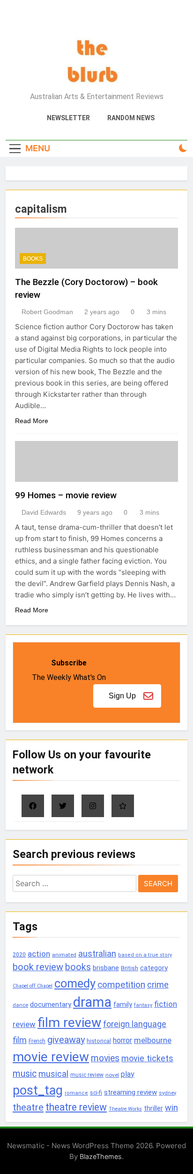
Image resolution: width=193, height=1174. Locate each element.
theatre (28, 1107)
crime (158, 984)
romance (76, 1093)
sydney (167, 1092)
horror (122, 1040)
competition (121, 984)
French (37, 1041)
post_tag (38, 1090)
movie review (51, 1057)
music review (87, 1075)
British (129, 968)
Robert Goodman (47, 312)
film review (69, 1022)
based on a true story (145, 955)
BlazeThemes (101, 1156)
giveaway (66, 1040)
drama (92, 1002)
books (78, 967)
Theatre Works (125, 1109)
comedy (75, 983)
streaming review (130, 1092)
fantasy (143, 1005)
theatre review (76, 1107)
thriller (153, 1108)
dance (20, 1005)
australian (97, 953)
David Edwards (44, 512)
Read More (31, 421)
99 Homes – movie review (66, 495)
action (39, 953)
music (25, 1073)
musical (53, 1074)
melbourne (152, 1040)
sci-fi (96, 1092)
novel (112, 1075)
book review (38, 967)
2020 (19, 954)
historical (99, 1040)
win (171, 1107)
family (122, 1005)
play (127, 1074)
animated (64, 954)
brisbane (106, 968)
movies (105, 1058)
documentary (50, 1004)
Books (33, 258)
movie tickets (147, 1058)
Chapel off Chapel (32, 986)
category (154, 968)
